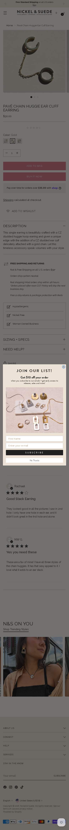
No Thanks (34, 460)
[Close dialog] (63, 366)
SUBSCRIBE (34, 452)
